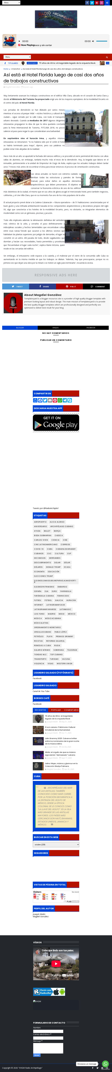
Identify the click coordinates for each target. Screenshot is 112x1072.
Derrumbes (55, 558)
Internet (38, 605)
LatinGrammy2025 (55, 605)
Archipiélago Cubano (61, 526)
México (71, 614)
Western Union (64, 663)
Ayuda (37, 531)
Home (6, 69)
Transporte (40, 659)
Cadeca (59, 535)
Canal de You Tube (41, 691)
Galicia (59, 600)
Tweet (19, 286)
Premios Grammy (64, 636)
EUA (46, 591)
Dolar (57, 562)
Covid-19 (39, 549)
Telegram (72, 650)
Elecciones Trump (43, 576)
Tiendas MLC (40, 654)
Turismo (54, 659)
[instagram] (102, 3)
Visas (51, 663)
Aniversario (40, 526)
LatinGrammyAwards (45, 609)
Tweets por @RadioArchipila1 (46, 508)
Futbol (37, 600)
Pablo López (61, 632)
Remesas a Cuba (42, 645)
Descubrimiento (42, 562)
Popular (56, 710)
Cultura (59, 553)
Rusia (57, 645)
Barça (57, 531)
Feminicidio (63, 596)
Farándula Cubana (44, 596)
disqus (55, 328)
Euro (54, 591)
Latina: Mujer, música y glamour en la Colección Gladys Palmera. (61, 764)
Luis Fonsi (39, 614)
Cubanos (39, 553)
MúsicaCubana (53, 618)
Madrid (51, 614)
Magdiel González (40, 916)
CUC (49, 553)
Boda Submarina (42, 535)
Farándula (65, 591)
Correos (65, 544)
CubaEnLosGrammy (66, 549)
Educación (53, 571)
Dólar (67, 562)
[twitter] (92, 3)
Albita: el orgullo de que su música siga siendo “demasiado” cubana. (60, 753)
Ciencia (55, 540)
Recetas (38, 641)
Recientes (40, 710)
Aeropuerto (40, 522)
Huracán (71, 600)
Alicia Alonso (57, 522)
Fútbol (48, 600)
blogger (20, 328)
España (37, 591)
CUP (69, 553)
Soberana (59, 650)
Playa (50, 636)
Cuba (49, 549)
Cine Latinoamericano (45, 544)
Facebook (37, 678)
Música (38, 618)
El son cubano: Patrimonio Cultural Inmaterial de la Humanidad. (60, 728)
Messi (62, 614)
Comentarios (71, 710)
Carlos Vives (41, 540)
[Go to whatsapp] (105, 1064)
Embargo (62, 587)
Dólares (38, 567)
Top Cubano (56, 654)
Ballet (47, 531)
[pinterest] (97, 3)
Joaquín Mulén (39, 914)
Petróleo (38, 636)
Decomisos (40, 558)
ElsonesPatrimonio (44, 587)
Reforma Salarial (55, 641)
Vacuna (66, 659)
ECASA (67, 567)
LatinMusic (65, 609)
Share (46, 286)
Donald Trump (53, 567)
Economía (39, 571)
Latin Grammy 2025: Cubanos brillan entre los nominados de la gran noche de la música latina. (62, 741)
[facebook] (87, 3)
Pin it (73, 286)
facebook (91, 328)
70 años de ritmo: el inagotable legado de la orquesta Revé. (52, 63)
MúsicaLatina (41, 623)
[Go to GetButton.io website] (105, 1069)
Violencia (39, 663)
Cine (65, 540)
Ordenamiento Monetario (47, 627)
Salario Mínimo (42, 650)
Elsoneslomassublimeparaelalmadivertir (55, 581)
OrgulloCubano (42, 632)
